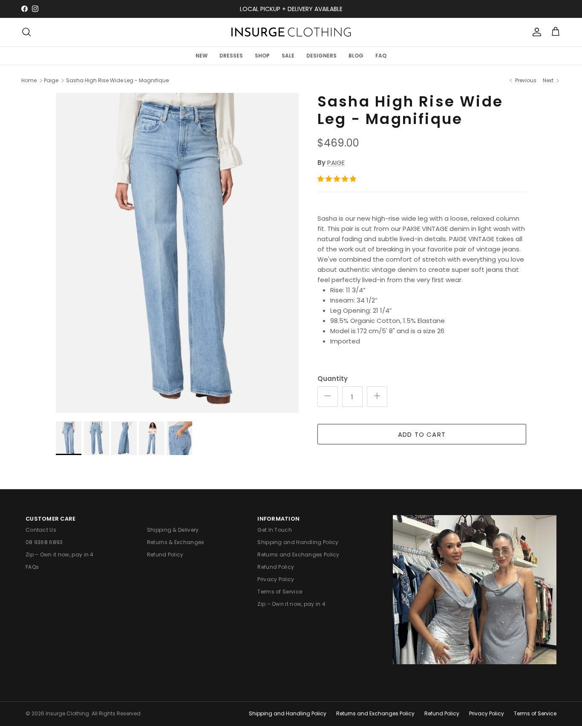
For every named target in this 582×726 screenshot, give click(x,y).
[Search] (26, 32)
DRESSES (231, 55)
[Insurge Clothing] (291, 32)
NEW (201, 55)
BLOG (356, 55)
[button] (337, 178)
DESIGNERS (321, 55)
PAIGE (336, 162)
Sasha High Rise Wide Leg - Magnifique (117, 80)
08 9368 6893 (44, 542)
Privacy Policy (275, 579)
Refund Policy (165, 554)
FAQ (380, 55)
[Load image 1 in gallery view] (177, 253)
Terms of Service (279, 591)
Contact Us (41, 529)
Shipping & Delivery (173, 529)
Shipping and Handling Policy (297, 542)
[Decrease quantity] (327, 396)
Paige (51, 80)
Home (29, 80)
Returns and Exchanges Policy (298, 554)
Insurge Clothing (67, 713)
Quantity (332, 378)
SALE (288, 55)
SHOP (262, 55)
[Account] (535, 32)
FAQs (32, 566)
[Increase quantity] (377, 396)
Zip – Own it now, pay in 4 (60, 554)
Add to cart (422, 434)
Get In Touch (274, 529)
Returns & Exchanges (176, 542)
